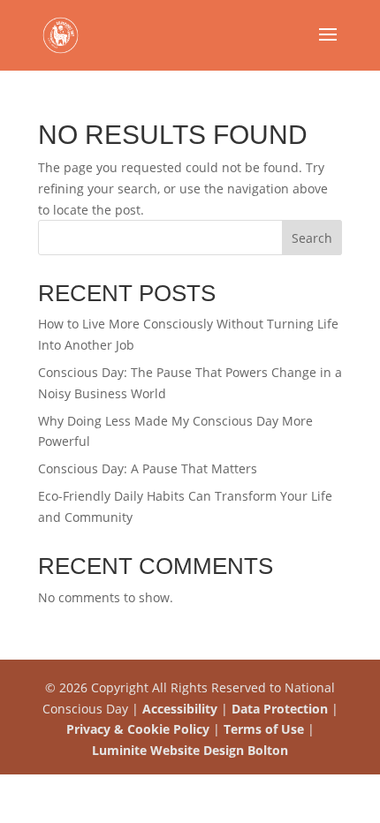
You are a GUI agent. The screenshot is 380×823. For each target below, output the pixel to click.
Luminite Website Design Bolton (190, 750)
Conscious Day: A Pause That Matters (147, 468)
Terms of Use (264, 729)
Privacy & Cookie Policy (137, 729)
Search (312, 238)
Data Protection (280, 708)
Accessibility (179, 708)
